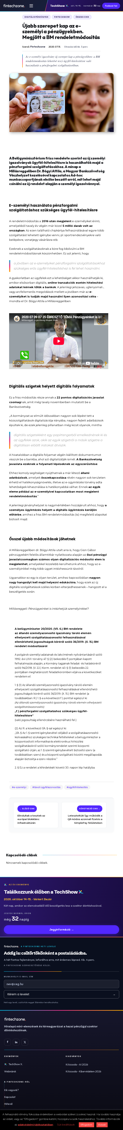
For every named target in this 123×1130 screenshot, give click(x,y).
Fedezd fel (111, 5)
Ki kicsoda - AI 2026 (77, 1064)
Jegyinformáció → (61, 929)
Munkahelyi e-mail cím (18, 976)
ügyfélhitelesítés (78, 787)
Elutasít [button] (102, 1124)
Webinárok (10, 1071)
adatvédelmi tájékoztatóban (35, 1124)
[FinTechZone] (55, 1019)
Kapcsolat (9, 1097)
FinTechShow (62, 17)
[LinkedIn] (16, 1042)
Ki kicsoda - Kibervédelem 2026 (83, 1071)
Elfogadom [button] (86, 1124)
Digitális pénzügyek (36, 17)
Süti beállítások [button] (66, 1124)
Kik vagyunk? (11, 1090)
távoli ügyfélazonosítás (47, 787)
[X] (24, 1042)
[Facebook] (7, 1042)
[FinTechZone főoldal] (14, 6)
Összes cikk (82, 17)
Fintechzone (37, 46)
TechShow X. (15, 1064)
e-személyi (20, 787)
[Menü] (31, 6)
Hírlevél (8, 1103)
